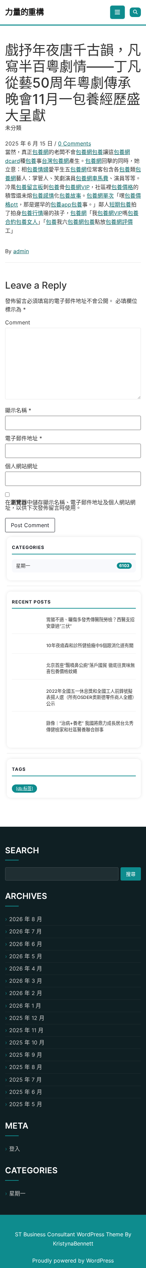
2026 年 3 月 (25, 980)
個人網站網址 (21, 466)
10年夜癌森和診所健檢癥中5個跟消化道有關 (89, 645)
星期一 (23, 565)
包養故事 (70, 195)
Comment (17, 322)
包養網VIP (77, 187)
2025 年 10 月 (26, 1042)
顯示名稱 (18, 410)
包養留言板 (29, 187)
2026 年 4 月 (25, 968)
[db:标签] (24, 788)
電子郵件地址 (23, 438)
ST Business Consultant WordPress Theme (70, 1234)
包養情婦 (38, 169)
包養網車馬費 (92, 178)
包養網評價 (119, 221)
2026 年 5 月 (25, 956)
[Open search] (135, 12)
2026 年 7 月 (25, 931)
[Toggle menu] (117, 12)
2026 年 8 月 (25, 919)
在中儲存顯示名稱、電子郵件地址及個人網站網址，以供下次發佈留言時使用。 (70, 505)
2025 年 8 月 (25, 1067)
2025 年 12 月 (26, 1017)
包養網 (40, 152)
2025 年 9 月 (25, 1054)
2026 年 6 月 (25, 944)
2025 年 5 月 (25, 1104)
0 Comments (74, 143)
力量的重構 (24, 12)
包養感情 (43, 195)
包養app (61, 204)
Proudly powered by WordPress (73, 1260)
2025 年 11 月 (26, 1030)
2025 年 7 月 (25, 1079)
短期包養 (120, 204)
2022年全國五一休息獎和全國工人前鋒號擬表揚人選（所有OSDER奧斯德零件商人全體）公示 (90, 697)
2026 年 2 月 (25, 993)
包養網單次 (100, 195)
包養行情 (32, 213)
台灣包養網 (55, 160)
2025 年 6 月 (25, 1091)
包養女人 (27, 221)
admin (21, 251)
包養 (97, 152)
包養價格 (122, 187)
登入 (14, 1148)
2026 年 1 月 (25, 1005)
